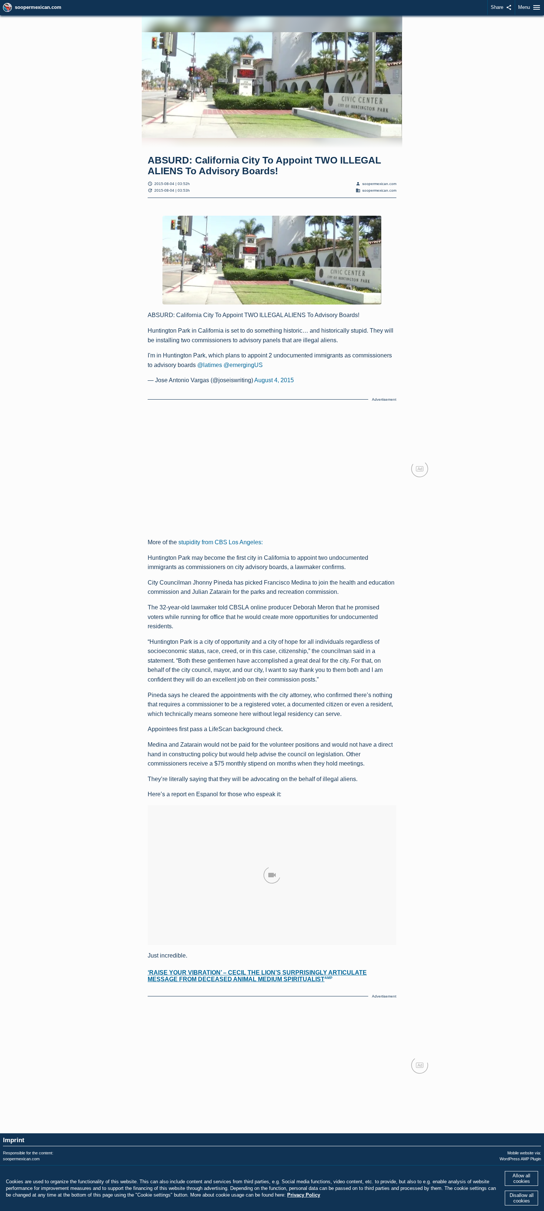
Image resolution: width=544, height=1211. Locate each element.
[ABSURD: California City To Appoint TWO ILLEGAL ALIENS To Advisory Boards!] (272, 260)
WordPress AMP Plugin (520, 1159)
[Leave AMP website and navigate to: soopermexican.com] (7, 7)
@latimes (209, 365)
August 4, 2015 (274, 380)
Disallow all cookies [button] (522, 1198)
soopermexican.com (38, 7)
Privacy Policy (303, 1195)
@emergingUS (243, 365)
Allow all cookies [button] (521, 1178)
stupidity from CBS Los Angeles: (220, 542)
